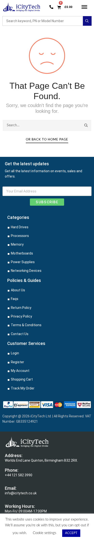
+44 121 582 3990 (18, 475)
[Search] (86, 125)
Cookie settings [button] (44, 533)
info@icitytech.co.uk (21, 493)
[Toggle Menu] (84, 7)
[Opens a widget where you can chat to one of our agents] (76, 533)
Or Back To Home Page (47, 139)
